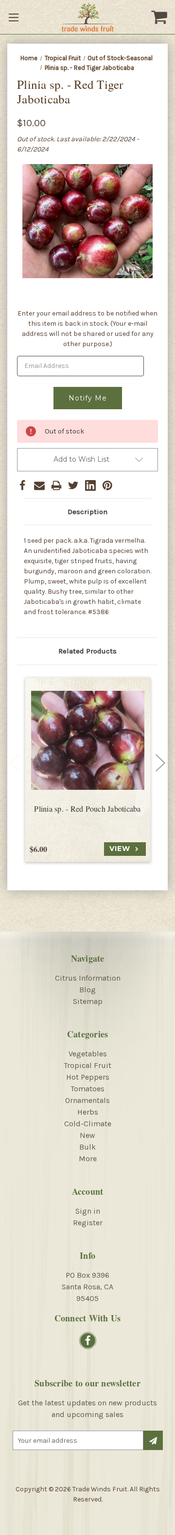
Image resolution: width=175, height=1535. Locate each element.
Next (160, 763)
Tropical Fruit (87, 1065)
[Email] (39, 485)
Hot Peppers (87, 1077)
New (87, 1135)
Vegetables (88, 1053)
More (88, 1158)
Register (88, 1222)
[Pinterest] (107, 485)
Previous (14, 763)
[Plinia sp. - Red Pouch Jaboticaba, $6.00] (87, 740)
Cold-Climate (87, 1123)
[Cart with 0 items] (160, 17)
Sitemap (88, 1001)
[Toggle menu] (14, 17)
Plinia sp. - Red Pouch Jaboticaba (87, 809)
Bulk (87, 1146)
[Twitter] (73, 485)
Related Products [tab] (87, 651)
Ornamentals (87, 1100)
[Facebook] (22, 485)
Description (87, 511)
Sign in (87, 1211)
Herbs (87, 1112)
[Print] (56, 485)
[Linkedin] (90, 485)
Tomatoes (87, 1088)
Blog (87, 989)
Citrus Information (88, 978)
